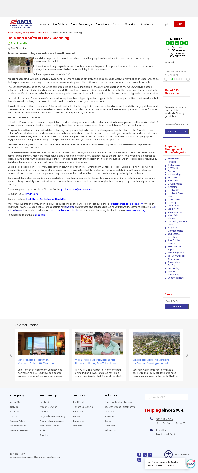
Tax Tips (172, 265)
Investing (172, 186)
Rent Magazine (176, 252)
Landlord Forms (176, 190)
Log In (166, 24)
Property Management (175, 229)
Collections (174, 165)
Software (109, 416)
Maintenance (175, 212)
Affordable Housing (173, 160)
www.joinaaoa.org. (136, 210)
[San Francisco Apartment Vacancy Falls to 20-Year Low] (41, 343)
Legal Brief (173, 205)
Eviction (172, 171)
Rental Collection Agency (118, 402)
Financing (173, 177)
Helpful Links (111, 430)
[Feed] (139, 460)
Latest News (174, 199)
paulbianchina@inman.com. (76, 189)
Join (179, 23)
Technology (174, 268)
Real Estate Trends (174, 242)
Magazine (78, 421)
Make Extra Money (173, 217)
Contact (14, 406)
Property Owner (48, 406)
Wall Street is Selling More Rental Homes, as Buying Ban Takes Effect (96, 361)
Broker (43, 430)
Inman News (31, 194)
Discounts (110, 425)
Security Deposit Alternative (120, 406)
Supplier (44, 435)
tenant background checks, (64, 210)
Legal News (174, 208)
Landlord (44, 402)
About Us (15, 402)
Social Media (174, 262)
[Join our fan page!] (139, 455)
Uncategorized (176, 277)
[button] (11, 355)
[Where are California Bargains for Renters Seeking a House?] (156, 343)
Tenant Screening (173, 273)
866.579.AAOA (164, 419)
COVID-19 (173, 168)
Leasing (172, 202)
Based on (176, 48)
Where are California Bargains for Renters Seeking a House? (151, 361)
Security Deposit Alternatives (176, 257)
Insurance (110, 411)
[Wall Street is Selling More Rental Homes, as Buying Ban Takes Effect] (99, 343)
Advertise (15, 411)
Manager (44, 411)
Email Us (161, 430)
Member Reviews (19, 430)
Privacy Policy (17, 421)
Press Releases (18, 425)
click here (40, 215)
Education (78, 411)
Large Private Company (52, 416)
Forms (76, 416)
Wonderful (170, 62)
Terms (13, 416)
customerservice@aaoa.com (127, 203)
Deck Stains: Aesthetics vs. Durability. (46, 199)
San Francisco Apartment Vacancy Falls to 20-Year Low (36, 361)
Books (108, 421)
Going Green (174, 180)
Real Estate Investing (174, 235)
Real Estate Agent (49, 425)
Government (175, 183)
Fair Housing (174, 174)
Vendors (77, 425)
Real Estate (79, 402)
